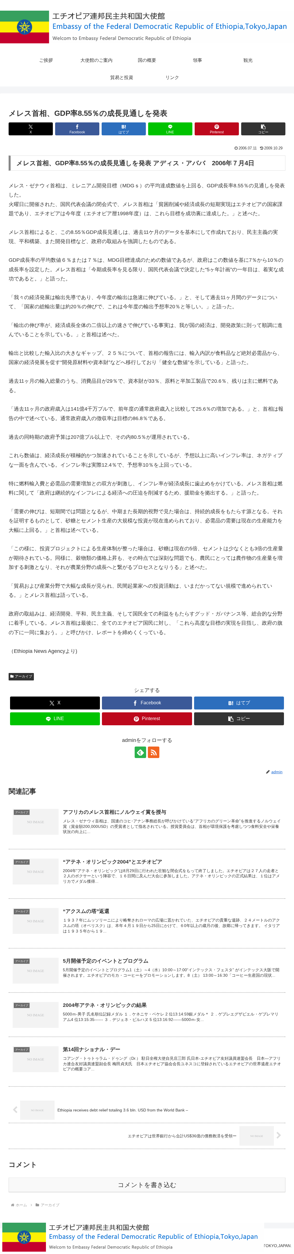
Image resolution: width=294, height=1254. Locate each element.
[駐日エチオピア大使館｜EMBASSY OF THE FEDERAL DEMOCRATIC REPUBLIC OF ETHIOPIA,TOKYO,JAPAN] (147, 27)
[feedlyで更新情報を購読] (140, 752)
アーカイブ (23, 676)
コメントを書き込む (147, 1184)
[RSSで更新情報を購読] (153, 752)
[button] (263, 128)
